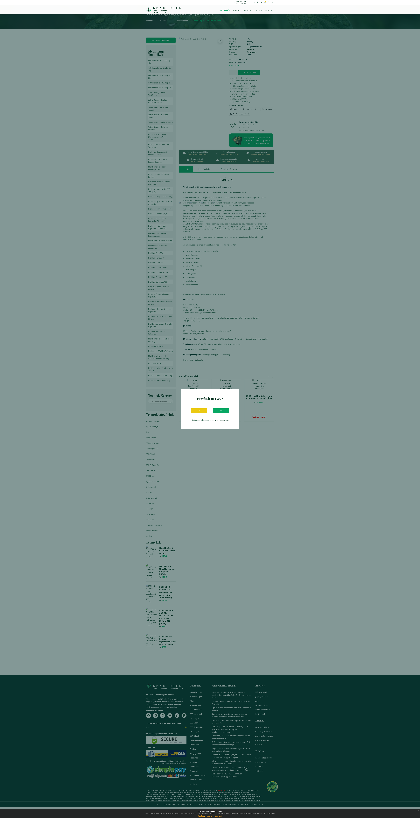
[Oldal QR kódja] (272, 2)
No (221, 410)
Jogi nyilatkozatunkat (219, 420)
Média (258, 10)
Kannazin (236, 10)
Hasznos (268, 10)
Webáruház (223, 10)
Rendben (201, 816)
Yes (199, 410)
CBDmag (247, 10)
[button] (254, 2)
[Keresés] (268, 2)
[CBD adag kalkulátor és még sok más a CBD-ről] (258, 2)
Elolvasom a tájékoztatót (214, 816)
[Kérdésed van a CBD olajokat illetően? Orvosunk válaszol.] (261, 2)
